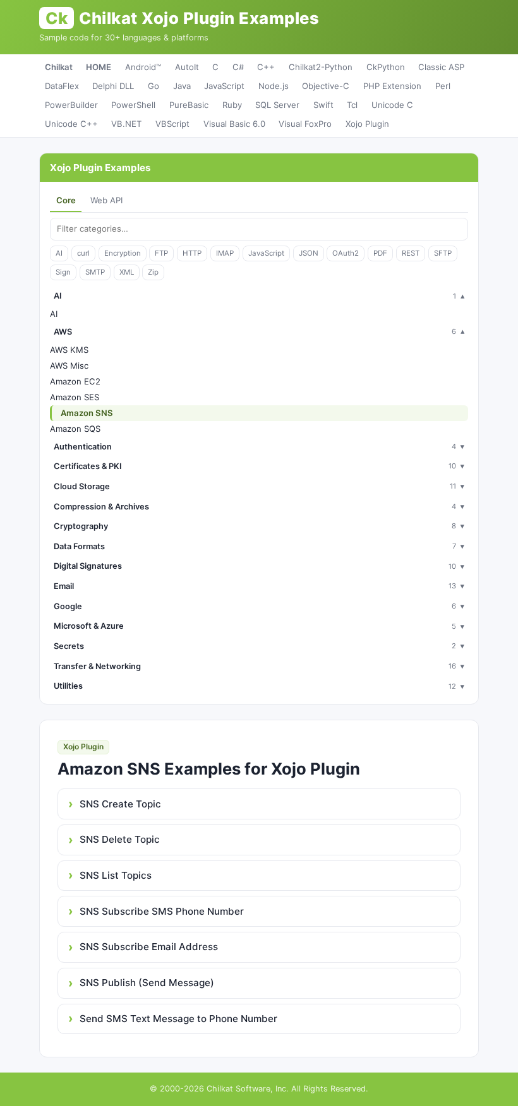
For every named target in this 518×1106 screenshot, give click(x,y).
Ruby (232, 105)
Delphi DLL (113, 86)
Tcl (352, 105)
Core (66, 200)
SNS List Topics (116, 875)
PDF (380, 253)
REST (410, 253)
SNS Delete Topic (120, 839)
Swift (323, 105)
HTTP (192, 253)
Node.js (273, 86)
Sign (63, 272)
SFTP (443, 253)
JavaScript (224, 86)
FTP (161, 253)
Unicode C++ (71, 124)
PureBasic (188, 105)
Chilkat (59, 67)
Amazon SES (74, 397)
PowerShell (133, 105)
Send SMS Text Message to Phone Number (178, 1019)
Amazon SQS (75, 429)
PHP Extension (392, 86)
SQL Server (277, 105)
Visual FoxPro (305, 124)
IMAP (225, 253)
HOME (98, 67)
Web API (106, 200)
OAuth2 (345, 253)
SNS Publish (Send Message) (147, 983)
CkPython (385, 67)
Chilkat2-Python (320, 67)
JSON (308, 253)
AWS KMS (69, 350)
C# (238, 67)
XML (126, 272)
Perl (442, 86)
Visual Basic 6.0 (234, 124)
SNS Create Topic (120, 804)
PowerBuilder (71, 105)
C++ (266, 67)
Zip (153, 272)
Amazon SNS (87, 413)
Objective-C (325, 86)
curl (83, 253)
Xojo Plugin (367, 124)
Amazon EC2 (75, 381)
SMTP (95, 272)
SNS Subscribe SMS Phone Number (162, 911)
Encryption (122, 253)
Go (153, 86)
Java (182, 86)
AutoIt (187, 67)
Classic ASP (441, 67)
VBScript (172, 124)
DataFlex (62, 86)
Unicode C (392, 105)
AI (59, 253)
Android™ (143, 67)
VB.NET (126, 124)
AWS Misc (69, 365)
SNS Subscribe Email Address (149, 947)
